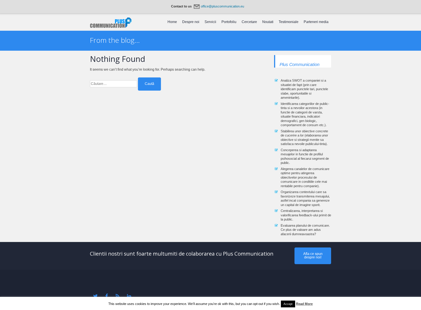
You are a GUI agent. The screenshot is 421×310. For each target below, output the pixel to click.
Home (172, 22)
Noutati (267, 22)
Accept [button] (288, 304)
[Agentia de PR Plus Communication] (111, 27)
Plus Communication (299, 64)
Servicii (210, 22)
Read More (304, 304)
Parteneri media (316, 22)
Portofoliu (228, 22)
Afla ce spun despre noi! (313, 255)
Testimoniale (288, 22)
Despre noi (190, 22)
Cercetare (249, 22)
